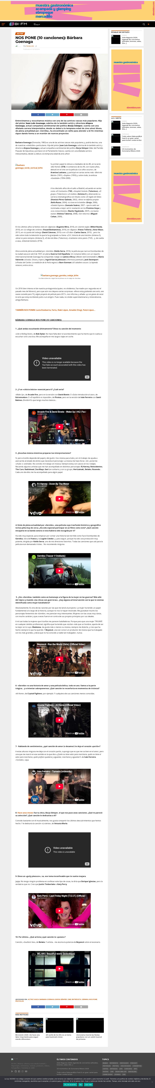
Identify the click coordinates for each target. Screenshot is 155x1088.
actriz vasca (33, 999)
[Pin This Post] (67, 114)
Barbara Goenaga (47, 999)
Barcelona (132, 1071)
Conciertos (137, 1066)
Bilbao (105, 1063)
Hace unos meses (25, 812)
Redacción (30, 46)
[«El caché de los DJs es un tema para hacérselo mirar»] (60, 1019)
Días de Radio (126, 1066)
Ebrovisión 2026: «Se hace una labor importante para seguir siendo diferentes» (27, 1037)
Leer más (88, 1084)
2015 (124, 1074)
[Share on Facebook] (38, 114)
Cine (69, 999)
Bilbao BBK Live (121, 1071)
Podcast (133, 1063)
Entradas (113, 1069)
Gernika (85, 999)
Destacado (124, 1063)
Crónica (117, 1074)
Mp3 (135, 1069)
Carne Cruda (107, 1074)
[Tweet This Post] (52, 114)
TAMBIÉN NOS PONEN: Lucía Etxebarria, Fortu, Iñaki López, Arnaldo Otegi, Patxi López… (55, 310)
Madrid (105, 1071)
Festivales (107, 1066)
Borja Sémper (61, 999)
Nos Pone (93, 999)
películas (19, 1001)
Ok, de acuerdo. (70, 1084)
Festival (116, 1066)
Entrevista (76, 999)
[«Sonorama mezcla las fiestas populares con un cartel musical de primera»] (90, 1019)
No (81, 1084)
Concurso (128, 1069)
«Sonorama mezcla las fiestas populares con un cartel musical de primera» (89, 1037)
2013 (120, 1069)
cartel (105, 1069)
